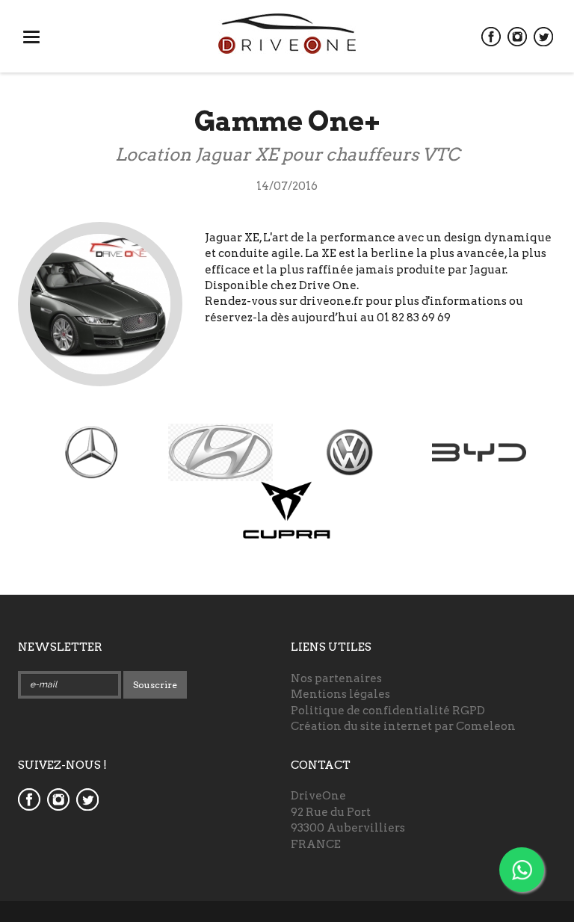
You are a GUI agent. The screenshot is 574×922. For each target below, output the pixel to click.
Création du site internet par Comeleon (403, 726)
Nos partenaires (336, 678)
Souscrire (155, 684)
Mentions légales (340, 694)
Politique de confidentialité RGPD (388, 710)
